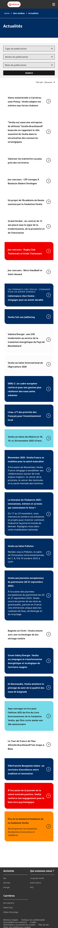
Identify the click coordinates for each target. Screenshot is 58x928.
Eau (4, 878)
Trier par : (40, 82)
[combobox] (29, 48)
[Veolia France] (14, 4)
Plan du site (44, 924)
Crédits (33, 922)
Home (7, 13)
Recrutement (8, 903)
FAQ (31, 887)
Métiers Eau (8, 907)
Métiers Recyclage (10, 912)
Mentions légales (10, 920)
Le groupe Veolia (37, 878)
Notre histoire (35, 883)
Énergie (6, 887)
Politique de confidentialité (33, 920)
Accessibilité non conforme (15, 922)
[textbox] (27, 48)
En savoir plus (29, 101)
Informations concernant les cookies (19, 924)
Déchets (6, 883)
